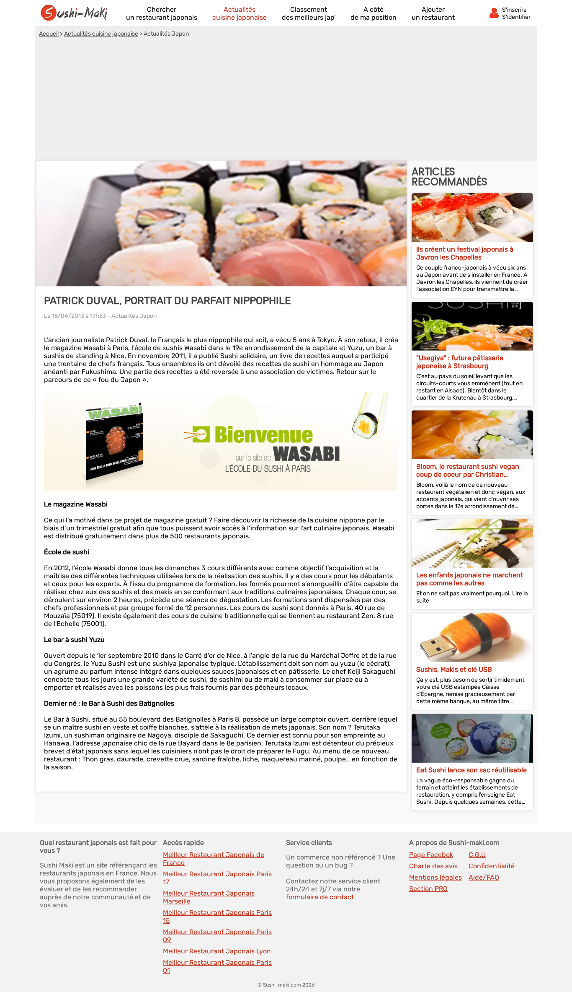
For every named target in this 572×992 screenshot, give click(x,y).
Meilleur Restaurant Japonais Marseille (209, 897)
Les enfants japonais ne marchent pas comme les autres (469, 579)
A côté (373, 13)
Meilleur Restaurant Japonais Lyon (217, 951)
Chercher (161, 13)
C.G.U (477, 855)
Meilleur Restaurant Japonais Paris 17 (217, 878)
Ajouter (433, 13)
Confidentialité (492, 866)
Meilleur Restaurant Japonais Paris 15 (217, 916)
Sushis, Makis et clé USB (454, 669)
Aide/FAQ (484, 877)
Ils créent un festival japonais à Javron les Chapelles (464, 253)
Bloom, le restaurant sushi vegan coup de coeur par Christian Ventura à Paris (467, 470)
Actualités (239, 13)
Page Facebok (431, 855)
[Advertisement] (286, 100)
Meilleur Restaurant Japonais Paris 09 (217, 936)
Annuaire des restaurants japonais (77, 13)
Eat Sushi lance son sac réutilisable (471, 770)
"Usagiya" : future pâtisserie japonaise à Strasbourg (459, 362)
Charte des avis (433, 866)
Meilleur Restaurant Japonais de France (213, 859)
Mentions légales (435, 877)
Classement (308, 13)
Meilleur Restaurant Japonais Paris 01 (217, 966)
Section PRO (428, 889)
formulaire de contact (320, 897)
